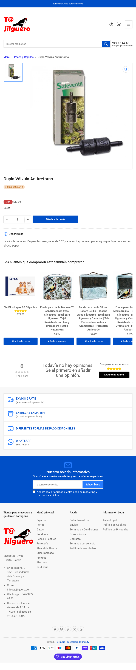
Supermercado (45, 553)
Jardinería (42, 567)
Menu (7, 57)
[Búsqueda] (106, 44)
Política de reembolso (83, 548)
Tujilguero (60, 642)
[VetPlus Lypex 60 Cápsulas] (20, 286)
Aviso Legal (110, 520)
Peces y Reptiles (24, 57)
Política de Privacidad (115, 529)
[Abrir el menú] (128, 24)
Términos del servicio (82, 543)
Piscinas (42, 562)
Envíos (74, 524)
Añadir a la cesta (21, 341)
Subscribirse (92, 484)
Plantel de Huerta (47, 548)
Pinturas (41, 557)
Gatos (40, 529)
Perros (40, 524)
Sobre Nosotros (79, 520)
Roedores (42, 534)
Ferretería (42, 543)
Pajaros (41, 520)
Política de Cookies (114, 524)
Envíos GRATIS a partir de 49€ (68, 3)
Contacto (75, 539)
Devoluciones (78, 534)
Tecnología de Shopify (78, 642)
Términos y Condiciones (84, 529)
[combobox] (57, 44)
